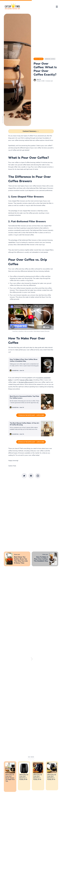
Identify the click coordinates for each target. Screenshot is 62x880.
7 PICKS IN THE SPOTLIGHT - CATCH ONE (31, 415)
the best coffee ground (26, 382)
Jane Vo (39, 79)
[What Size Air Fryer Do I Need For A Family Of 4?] (52, 775)
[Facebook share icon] (31, 475)
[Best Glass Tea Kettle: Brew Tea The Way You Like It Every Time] (17, 559)
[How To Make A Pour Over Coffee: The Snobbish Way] (45, 559)
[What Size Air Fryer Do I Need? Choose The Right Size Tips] (10, 776)
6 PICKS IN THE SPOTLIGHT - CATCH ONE (31, 442)
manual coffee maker (26, 380)
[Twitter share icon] (24, 475)
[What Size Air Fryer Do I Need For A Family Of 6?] (38, 775)
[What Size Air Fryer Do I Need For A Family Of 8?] (24, 775)
